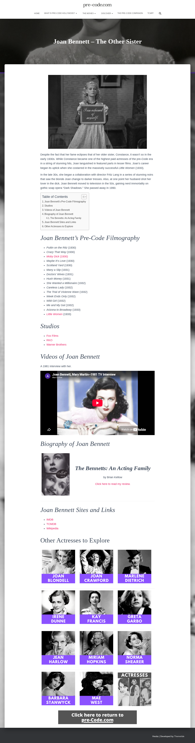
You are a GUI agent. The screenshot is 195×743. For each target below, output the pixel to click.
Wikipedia (52, 528)
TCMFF (150, 13)
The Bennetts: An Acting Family (65, 218)
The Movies (88, 13)
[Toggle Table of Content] (82, 196)
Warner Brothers (56, 344)
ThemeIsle (179, 736)
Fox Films (52, 335)
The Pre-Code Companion (130, 13)
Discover (106, 13)
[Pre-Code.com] (97, 5)
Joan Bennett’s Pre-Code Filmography (65, 201)
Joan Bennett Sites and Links (60, 222)
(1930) (57, 256)
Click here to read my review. (112, 483)
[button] (76, 13)
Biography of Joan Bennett (58, 214)
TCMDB (51, 524)
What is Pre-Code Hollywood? (59, 13)
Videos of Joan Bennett (57, 209)
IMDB (49, 519)
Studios (48, 205)
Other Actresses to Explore (58, 226)
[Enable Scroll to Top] (189, 737)
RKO (49, 340)
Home (37, 13)
